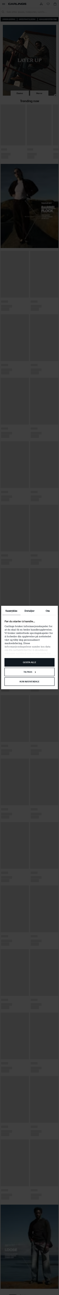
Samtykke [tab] (11, 611)
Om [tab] (48, 611)
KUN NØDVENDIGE (29, 681)
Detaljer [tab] (29, 611)
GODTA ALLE (29, 662)
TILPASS (27, 671)
